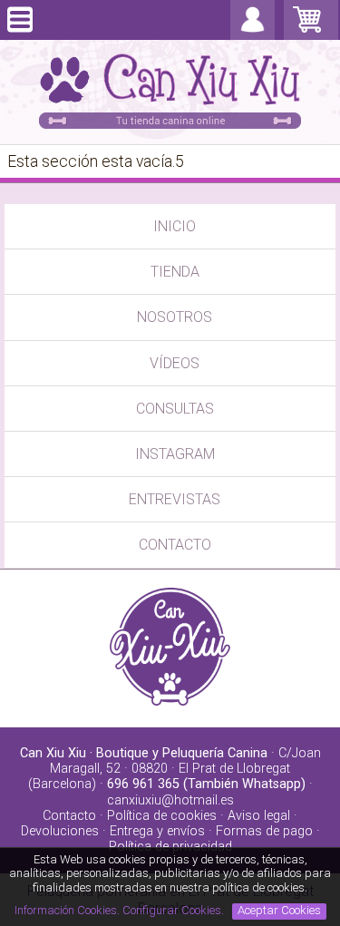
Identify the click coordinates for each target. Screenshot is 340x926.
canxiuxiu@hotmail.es (170, 800)
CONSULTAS (175, 408)
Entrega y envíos (157, 831)
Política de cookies (162, 816)
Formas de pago (264, 831)
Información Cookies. (67, 910)
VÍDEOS (174, 363)
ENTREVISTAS (174, 499)
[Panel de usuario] (252, 31)
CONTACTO (175, 544)
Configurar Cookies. (174, 910)
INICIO (174, 226)
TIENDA (175, 271)
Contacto (69, 816)
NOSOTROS (174, 317)
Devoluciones (60, 831)
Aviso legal (259, 816)
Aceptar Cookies (279, 910)
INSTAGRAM (175, 454)
